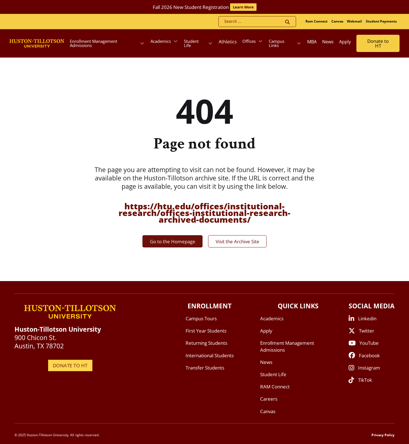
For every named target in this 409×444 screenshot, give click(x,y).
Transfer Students (205, 367)
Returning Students (206, 343)
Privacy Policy (383, 435)
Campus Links (276, 43)
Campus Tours (201, 318)
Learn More (243, 6)
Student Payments (381, 21)
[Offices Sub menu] (260, 41)
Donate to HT (378, 43)
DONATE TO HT (70, 365)
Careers (268, 399)
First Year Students (206, 331)
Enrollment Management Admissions (93, 43)
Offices (249, 41)
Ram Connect (316, 21)
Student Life (191, 43)
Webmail (354, 21)
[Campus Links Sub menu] (299, 43)
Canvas (337, 21)
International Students (210, 355)
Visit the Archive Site (237, 241)
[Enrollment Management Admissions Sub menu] (142, 43)
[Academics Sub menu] (175, 41)
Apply (345, 42)
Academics (161, 41)
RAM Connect (275, 386)
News (328, 42)
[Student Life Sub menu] (210, 43)
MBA (312, 42)
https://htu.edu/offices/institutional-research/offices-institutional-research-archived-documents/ (204, 212)
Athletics (228, 42)
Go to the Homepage (172, 241)
